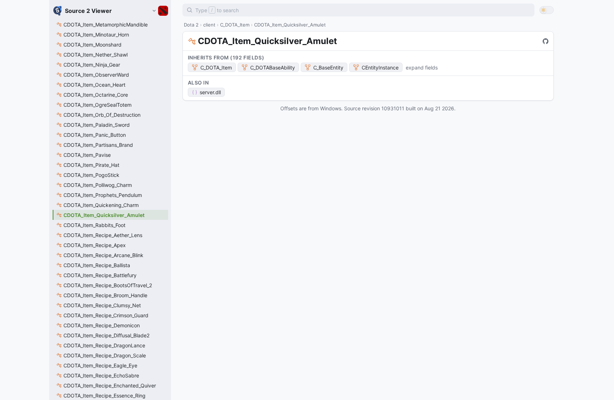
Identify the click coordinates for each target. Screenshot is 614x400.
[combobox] (358, 10)
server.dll (210, 92)
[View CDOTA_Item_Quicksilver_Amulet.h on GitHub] (545, 41)
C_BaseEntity (328, 67)
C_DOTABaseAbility (272, 67)
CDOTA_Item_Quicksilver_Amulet (267, 41)
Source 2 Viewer (88, 10)
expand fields (422, 67)
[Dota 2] (160, 11)
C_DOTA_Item (216, 67)
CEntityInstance (380, 67)
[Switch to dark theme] (546, 10)
